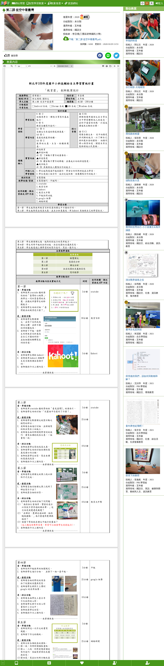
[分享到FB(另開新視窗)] (100, 55)
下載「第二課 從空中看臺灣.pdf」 (86, 39)
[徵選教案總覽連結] (49, 663)
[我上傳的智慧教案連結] (114, 663)
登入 (160, 3)
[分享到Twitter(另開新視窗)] (116, 55)
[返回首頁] (5, 3)
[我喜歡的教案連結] (82, 663)
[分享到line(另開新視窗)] (108, 55)
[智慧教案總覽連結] (16, 663)
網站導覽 (20, 3)
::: (3, 662)
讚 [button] (8, 55)
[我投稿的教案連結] (147, 663)
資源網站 (72, 3)
